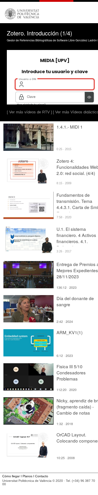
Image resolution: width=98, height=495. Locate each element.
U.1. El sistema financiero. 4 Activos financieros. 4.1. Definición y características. (76, 241)
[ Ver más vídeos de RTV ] (29, 112)
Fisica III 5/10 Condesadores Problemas (71, 372)
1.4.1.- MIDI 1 (70, 127)
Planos (27, 476)
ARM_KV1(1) (70, 332)
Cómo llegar (11, 476)
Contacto (41, 476)
